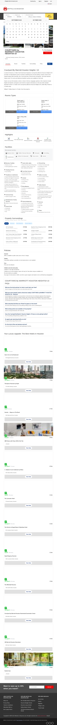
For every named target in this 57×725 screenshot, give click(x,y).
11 (22, 29)
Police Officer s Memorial (40, 299)
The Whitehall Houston (10, 584)
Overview (8, 64)
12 (25, 29)
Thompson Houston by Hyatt (12, 383)
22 (13, 34)
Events (39, 701)
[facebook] (47, 723)
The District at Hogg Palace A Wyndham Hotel (16, 527)
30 (16, 37)
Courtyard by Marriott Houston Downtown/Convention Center (20, 613)
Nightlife (40, 703)
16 (16, 31)
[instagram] (52, 723)
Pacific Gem (8, 670)
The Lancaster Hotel (10, 498)
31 (46, 37)
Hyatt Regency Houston (10, 556)
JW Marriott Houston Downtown (13, 642)
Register (46, 1)
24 (19, 34)
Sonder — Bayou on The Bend (12, 412)
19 (25, 31)
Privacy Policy (6, 703)
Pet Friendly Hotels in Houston (28, 701)
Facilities (24, 64)
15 (13, 31)
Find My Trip (33, 1)
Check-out (17, 15)
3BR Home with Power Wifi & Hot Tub (14, 441)
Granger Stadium (21, 297)
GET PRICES (49, 16)
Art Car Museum (36, 296)
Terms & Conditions (8, 705)
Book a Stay (48, 53)
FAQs (41, 64)
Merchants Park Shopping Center (16, 299)
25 (22, 34)
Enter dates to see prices (22, 111)
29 (13, 37)
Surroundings (33, 64)
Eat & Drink (40, 699)
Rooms (15, 64)
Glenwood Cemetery (13, 297)
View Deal (28, 361)
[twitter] (50, 723)
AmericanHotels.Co (42, 716)
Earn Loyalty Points (7, 709)
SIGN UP (49, 687)
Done (46, 41)
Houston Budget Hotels (26, 703)
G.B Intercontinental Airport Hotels (27, 710)
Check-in (7, 15)
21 (10, 34)
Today (7, 41)
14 (10, 31)
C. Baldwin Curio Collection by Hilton (14, 469)
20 (7, 34)
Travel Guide (41, 708)
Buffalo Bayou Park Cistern (29, 299)
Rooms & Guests (29, 15)
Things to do (41, 706)
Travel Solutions (19, 720)
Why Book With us (7, 707)
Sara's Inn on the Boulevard (11, 354)
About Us (5, 701)
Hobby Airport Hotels (26, 707)
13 (7, 31)
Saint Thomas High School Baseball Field (34, 297)
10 (19, 29)
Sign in (39, 1)
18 (22, 31)
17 (19, 31)
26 (25, 34)
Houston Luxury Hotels (26, 705)
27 (7, 37)
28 (10, 37)
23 (16, 34)
